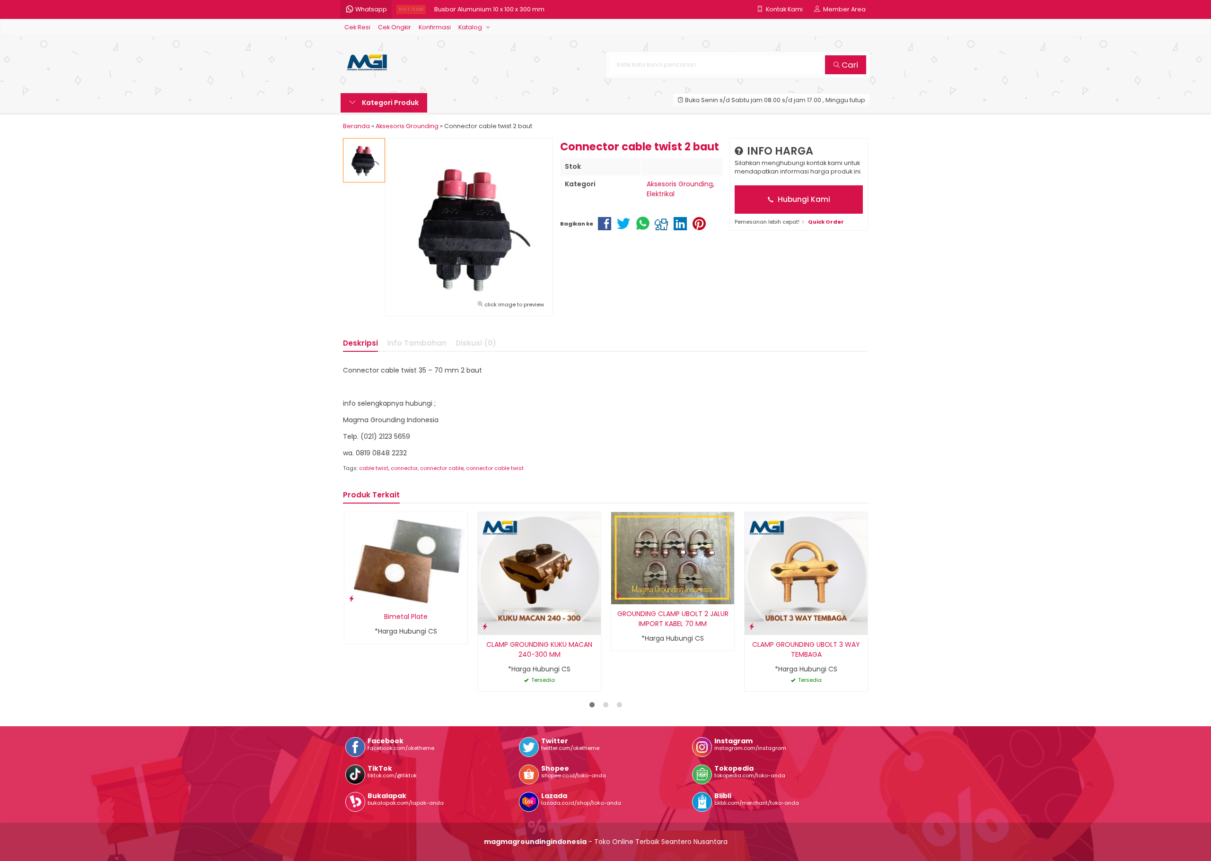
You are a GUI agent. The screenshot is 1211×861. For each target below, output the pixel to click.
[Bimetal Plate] (405, 559)
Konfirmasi (435, 27)
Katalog (470, 27)
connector (404, 468)
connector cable (442, 468)
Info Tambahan (417, 343)
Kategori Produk (389, 102)
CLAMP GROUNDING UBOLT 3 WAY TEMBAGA (806, 649)
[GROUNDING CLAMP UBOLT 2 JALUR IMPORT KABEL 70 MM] (672, 557)
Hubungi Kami (803, 199)
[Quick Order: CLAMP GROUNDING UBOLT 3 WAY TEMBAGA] (751, 626)
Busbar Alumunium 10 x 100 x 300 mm (489, 9)
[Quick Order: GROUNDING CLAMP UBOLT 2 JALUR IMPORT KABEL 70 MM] (618, 595)
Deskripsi (360, 343)
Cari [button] (849, 64)
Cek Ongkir (394, 27)
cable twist (373, 468)
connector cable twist (495, 468)
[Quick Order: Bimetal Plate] (351, 598)
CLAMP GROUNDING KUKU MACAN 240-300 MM (539, 649)
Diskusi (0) (476, 343)
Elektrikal (661, 194)
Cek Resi (357, 27)
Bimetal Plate (406, 616)
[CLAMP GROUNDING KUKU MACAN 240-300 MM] (539, 573)
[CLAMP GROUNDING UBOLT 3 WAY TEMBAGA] (806, 573)
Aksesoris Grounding (680, 184)
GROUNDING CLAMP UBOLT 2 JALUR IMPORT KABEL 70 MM (672, 618)
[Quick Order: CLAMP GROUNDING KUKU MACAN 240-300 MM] (485, 626)
